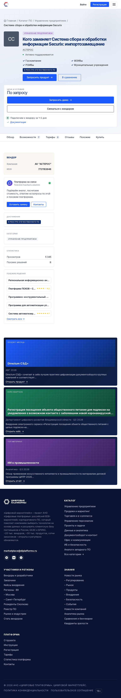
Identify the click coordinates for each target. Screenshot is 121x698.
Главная (11, 20)
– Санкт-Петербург (15, 599)
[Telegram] (6, 557)
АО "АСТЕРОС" (43, 164)
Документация (18, 122)
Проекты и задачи (74, 525)
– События (70, 604)
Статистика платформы (17, 659)
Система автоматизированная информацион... (22, 313)
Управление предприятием (50, 20)
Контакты (38, 204)
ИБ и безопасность (75, 544)
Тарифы (8, 654)
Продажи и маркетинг (77, 511)
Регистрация (100, 4)
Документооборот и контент (80, 535)
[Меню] (114, 4)
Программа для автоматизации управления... (29, 305)
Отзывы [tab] (69, 137)
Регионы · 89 (11, 589)
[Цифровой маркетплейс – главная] (6, 4)
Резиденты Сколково (16, 604)
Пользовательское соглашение (72, 690)
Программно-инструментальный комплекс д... (29, 297)
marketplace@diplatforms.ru (20, 550)
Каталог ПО (25, 20)
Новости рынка (73, 575)
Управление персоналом (78, 520)
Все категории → (74, 554)
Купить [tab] (100, 137)
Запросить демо (60, 99)
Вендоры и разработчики (18, 575)
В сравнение (69, 77)
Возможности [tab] (29, 137)
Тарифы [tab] (52, 137)
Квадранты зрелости (76, 623)
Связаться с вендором (60, 108)
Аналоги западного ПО (77, 549)
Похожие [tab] (85, 137)
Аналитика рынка (74, 613)
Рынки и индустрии (15, 613)
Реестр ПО (10, 609)
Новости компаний (75, 609)
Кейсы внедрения (14, 585)
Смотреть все (16, 319)
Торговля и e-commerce (78, 515)
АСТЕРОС (28, 49)
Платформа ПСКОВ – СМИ (22, 288)
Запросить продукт (40, 77)
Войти (83, 4)
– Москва (9, 594)
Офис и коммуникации (77, 539)
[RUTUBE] (21, 557)
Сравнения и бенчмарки (78, 618)
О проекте (10, 640)
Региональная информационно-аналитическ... (29, 280)
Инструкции (11, 645)
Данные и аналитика (76, 530)
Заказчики (10, 580)
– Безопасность (73, 599)
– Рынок (69, 585)
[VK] (14, 557)
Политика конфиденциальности (26, 690)
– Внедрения (71, 594)
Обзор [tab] (10, 137)
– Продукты (71, 589)
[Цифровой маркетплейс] (30, 502)
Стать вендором (13, 618)
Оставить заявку (18, 204)
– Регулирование (74, 580)
